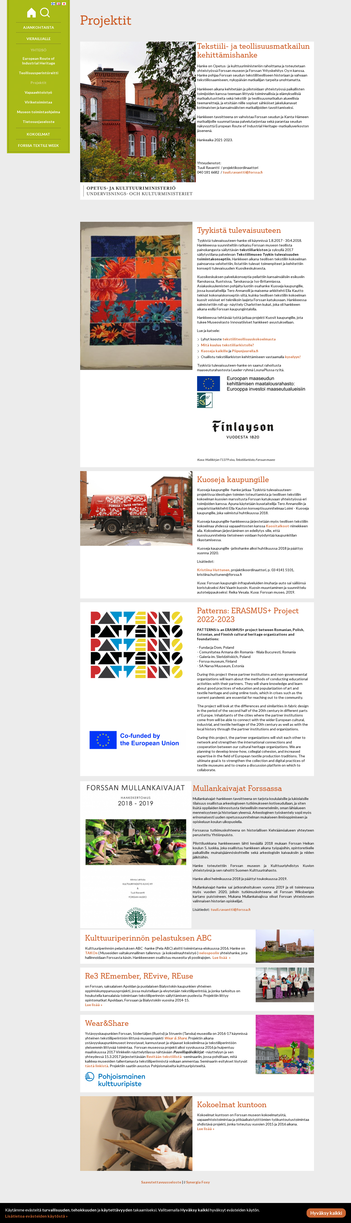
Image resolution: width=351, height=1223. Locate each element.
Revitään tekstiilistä (164, 1056)
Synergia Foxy (198, 1182)
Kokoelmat (38, 134)
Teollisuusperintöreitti (38, 73)
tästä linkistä (96, 1066)
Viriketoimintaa (38, 102)
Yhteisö (39, 50)
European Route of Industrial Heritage (38, 60)
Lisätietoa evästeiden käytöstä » (36, 1216)
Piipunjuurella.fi (245, 351)
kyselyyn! (293, 357)
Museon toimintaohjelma (38, 112)
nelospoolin (209, 953)
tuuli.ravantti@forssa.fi (243, 172)
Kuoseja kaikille (214, 351)
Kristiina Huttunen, (213, 570)
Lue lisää (220, 957)
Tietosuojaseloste (38, 121)
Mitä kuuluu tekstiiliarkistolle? (227, 345)
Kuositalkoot (277, 526)
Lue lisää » (93, 1004)
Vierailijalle (38, 38)
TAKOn (91, 953)
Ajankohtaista (38, 27)
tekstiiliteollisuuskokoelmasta (249, 339)
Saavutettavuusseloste (161, 1182)
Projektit (39, 82)
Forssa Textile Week (38, 145)
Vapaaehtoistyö (38, 92)
